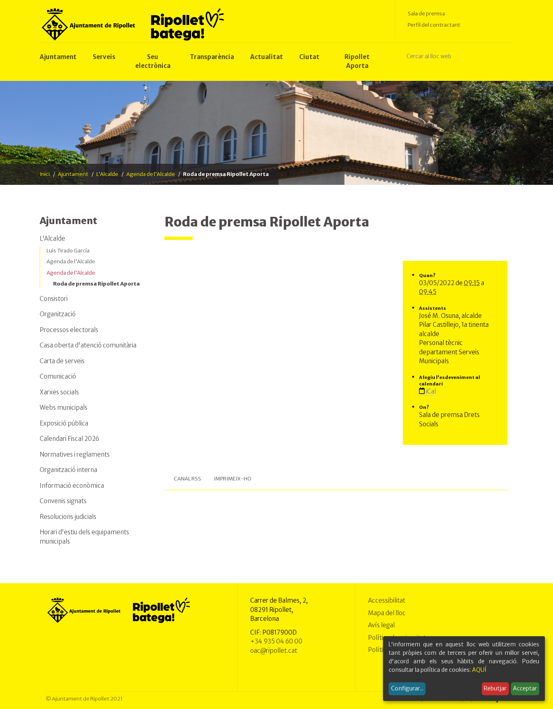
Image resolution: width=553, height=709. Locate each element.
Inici (45, 174)
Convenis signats (63, 501)
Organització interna (68, 470)
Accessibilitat (386, 600)
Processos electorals (69, 330)
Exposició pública (64, 423)
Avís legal (381, 625)
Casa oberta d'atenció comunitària (88, 345)
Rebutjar (495, 688)
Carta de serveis (62, 361)
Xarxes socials (59, 392)
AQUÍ (479, 669)
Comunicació (58, 376)
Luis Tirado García (68, 250)
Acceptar (525, 688)
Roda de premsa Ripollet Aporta (96, 283)
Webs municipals (63, 407)
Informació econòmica (72, 485)
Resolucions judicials (68, 517)
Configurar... (407, 688)
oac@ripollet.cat (273, 650)
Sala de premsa (426, 13)
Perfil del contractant (434, 24)
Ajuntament (73, 174)
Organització (58, 314)
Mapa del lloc (387, 613)
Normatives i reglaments (75, 454)
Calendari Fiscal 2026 (69, 438)
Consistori (54, 299)
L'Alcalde (107, 174)
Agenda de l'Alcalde (150, 174)
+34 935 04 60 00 (276, 641)
